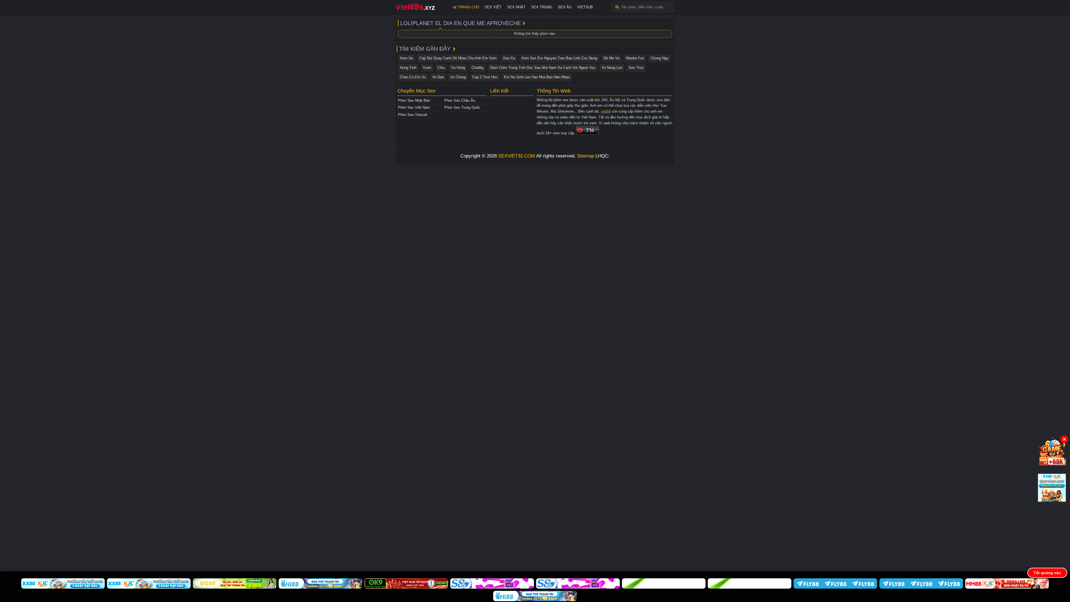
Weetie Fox (635, 58)
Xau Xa (509, 58)
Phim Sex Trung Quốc (462, 107)
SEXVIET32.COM (516, 156)
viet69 (606, 111)
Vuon (427, 67)
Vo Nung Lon (612, 67)
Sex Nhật (516, 7)
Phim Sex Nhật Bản (414, 100)
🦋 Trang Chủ (465, 7)
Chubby (477, 67)
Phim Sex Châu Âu (459, 100)
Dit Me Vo (611, 58)
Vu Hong (458, 67)
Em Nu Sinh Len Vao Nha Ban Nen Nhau (537, 77)
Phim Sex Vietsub (412, 115)
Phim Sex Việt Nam (414, 107)
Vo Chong (458, 77)
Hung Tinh (408, 67)
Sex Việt (493, 7)
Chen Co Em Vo (413, 77)
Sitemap (585, 156)
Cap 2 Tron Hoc (485, 77)
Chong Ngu (659, 58)
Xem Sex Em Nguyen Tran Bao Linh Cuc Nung (559, 58)
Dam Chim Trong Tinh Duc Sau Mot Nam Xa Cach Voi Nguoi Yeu (542, 67)
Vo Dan (438, 77)
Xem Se (406, 58)
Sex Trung (541, 7)
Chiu (441, 67)
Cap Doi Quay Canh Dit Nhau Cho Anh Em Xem (458, 58)
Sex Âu (565, 7)
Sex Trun (636, 67)
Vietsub (585, 7)
